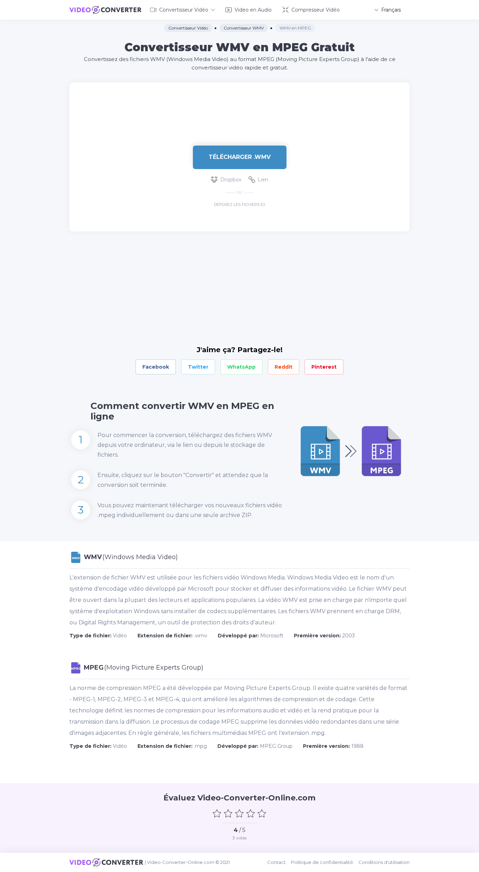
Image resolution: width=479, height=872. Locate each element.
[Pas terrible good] (228, 813)
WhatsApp (241, 367)
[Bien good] (250, 813)
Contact (276, 862)
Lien (263, 179)
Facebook (155, 367)
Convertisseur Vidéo (183, 10)
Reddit (283, 367)
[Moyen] (239, 813)
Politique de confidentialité (322, 862)
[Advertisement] (239, 105)
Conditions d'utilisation (384, 862)
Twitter (198, 367)
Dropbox (230, 179)
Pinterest (324, 367)
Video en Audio (253, 10)
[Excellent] (262, 813)
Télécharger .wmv (240, 157)
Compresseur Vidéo (315, 10)
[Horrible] (217, 813)
